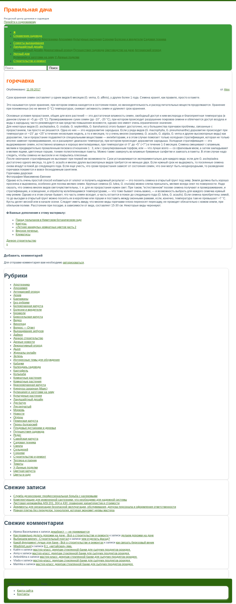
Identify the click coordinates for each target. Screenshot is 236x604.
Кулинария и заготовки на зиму (33, 57)
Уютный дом (21, 53)
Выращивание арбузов (28, 331)
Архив (17, 295)
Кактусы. (21, 223)
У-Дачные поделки (67, 57)
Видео (17, 320)
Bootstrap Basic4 (59, 584)
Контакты (23, 594)
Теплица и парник (25, 460)
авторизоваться (73, 262)
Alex (227, 89)
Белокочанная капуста (28, 306)
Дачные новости (24, 342)
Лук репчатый (22, 406)
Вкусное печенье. (27, 230)
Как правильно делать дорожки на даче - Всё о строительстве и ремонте (61, 535)
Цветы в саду (22, 474)
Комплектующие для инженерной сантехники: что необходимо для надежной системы (70, 499)
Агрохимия (66, 39)
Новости (18, 413)
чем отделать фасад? (95, 538)
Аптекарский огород (148, 50)
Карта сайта (25, 590)
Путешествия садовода (88, 50)
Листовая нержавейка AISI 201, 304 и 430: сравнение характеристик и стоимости (66, 503)
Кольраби (19, 374)
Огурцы (18, 417)
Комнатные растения (27, 377)
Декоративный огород (58, 50)
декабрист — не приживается (70, 531)
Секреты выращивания (28, 43)
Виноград (19, 324)
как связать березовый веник (135, 542)
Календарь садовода (27, 39)
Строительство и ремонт (29, 61)
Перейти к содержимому (20, 22)
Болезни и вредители (129, 39)
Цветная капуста (24, 471)
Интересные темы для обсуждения (36, 359)
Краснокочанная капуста (29, 385)
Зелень (18, 356)
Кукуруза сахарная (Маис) (30, 388)
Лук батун (19, 403)
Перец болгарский (25, 424)
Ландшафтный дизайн (28, 46)
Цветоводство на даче (119, 50)
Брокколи (19, 313)
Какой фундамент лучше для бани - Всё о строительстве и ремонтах (58, 542)
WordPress (32, 584)
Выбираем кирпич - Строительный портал (41, 538)
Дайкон (18, 334)
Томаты (18, 463)
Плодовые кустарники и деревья (34, 428)
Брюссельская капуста (28, 316)
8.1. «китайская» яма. (58, 546)
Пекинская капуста (25, 420)
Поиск (53, 68)
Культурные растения (87, 39)
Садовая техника (155, 39)
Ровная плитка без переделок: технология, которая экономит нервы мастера (64, 510)
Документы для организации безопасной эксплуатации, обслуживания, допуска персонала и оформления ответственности (94, 507)
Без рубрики (21, 302)
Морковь (18, 410)
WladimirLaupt (22, 546)
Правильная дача (28, 9)
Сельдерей (20, 449)
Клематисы (23, 234)
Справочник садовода (27, 36)
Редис (17, 435)
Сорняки (108, 39)
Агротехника (49, 39)
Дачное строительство (21, 240)
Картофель (20, 370)
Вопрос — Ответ (24, 327)
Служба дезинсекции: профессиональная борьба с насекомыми (55, 496)
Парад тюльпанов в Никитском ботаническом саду (49, 220)
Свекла (18, 446)
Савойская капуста (25, 438)
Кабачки (18, 363)
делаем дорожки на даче (137, 535)
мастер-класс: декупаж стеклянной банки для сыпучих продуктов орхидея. (82, 549)
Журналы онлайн (24, 352)
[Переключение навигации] (6, 27)
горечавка (20, 81)
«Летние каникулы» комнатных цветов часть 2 (46, 227)
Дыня (17, 349)
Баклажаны (20, 299)
